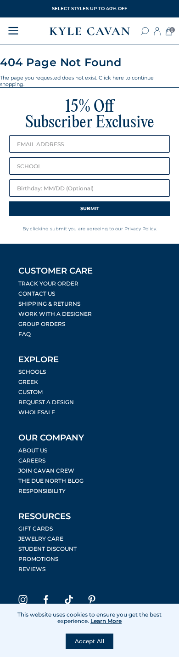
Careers (31, 460)
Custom (30, 392)
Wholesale (36, 412)
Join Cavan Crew (46, 471)
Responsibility (42, 491)
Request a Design (46, 402)
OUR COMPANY (51, 438)
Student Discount (47, 549)
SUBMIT (89, 208)
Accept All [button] (89, 641)
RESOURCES (44, 516)
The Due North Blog (51, 481)
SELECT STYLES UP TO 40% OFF (89, 8)
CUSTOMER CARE (55, 271)
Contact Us (36, 294)
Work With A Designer (55, 314)
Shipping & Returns (49, 304)
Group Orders (41, 324)
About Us (32, 450)
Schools (32, 372)
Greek (28, 382)
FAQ (24, 334)
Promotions (38, 559)
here (118, 77)
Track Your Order (48, 283)
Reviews (31, 569)
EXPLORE (38, 359)
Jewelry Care (40, 539)
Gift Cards (35, 528)
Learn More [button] (106, 620)
